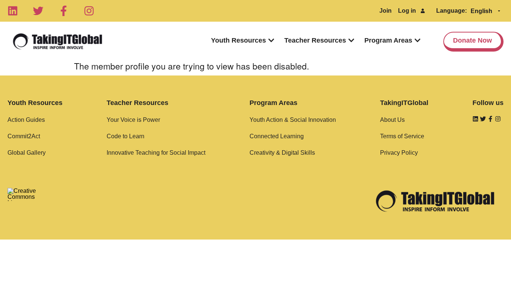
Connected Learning (277, 136)
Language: (451, 10)
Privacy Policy (399, 152)
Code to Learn (125, 136)
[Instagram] (89, 11)
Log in (407, 10)
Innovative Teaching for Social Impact (156, 152)
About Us (392, 120)
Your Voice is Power (133, 120)
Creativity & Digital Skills (282, 152)
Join (385, 10)
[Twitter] (38, 11)
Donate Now (472, 40)
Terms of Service (402, 136)
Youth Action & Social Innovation (293, 120)
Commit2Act (23, 136)
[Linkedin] (12, 11)
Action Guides (26, 120)
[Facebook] (63, 11)
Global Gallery (26, 152)
